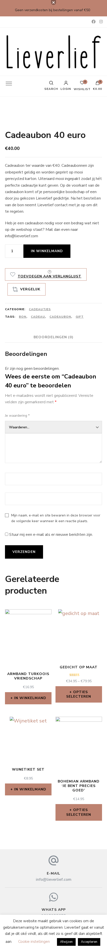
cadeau (38, 317)
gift (80, 317)
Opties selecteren (78, 694)
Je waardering (17, 415)
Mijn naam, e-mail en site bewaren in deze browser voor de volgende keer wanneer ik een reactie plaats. (55, 518)
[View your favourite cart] (82, 84)
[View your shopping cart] (97, 84)
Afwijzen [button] (66, 942)
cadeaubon (60, 317)
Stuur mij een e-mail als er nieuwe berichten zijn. (51, 534)
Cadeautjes (40, 309)
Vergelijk (30, 289)
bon (22, 317)
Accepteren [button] (89, 942)
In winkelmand (47, 251)
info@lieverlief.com (53, 879)
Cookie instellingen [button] (34, 941)
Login (65, 88)
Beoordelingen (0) (53, 337)
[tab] (53, 337)
